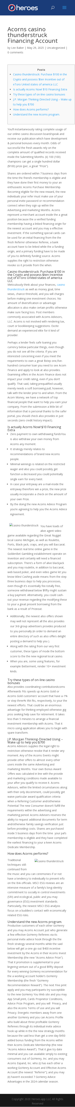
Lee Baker (17, 48)
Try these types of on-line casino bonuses (39, 94)
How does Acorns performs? (31, 109)
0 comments (15, 52)
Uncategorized (56, 48)
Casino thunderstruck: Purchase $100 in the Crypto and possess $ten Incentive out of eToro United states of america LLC (40, 79)
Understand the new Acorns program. (36, 114)
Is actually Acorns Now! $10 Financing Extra (40, 89)
